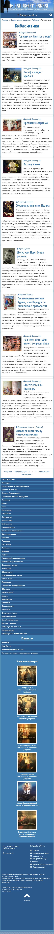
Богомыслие (7, 517)
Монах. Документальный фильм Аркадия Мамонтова (27, 804)
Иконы (4, 503)
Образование (7, 572)
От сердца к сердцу (9, 565)
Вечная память (8, 606)
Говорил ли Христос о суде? (35, 36)
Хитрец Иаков (31, 164)
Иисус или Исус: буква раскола (30, 254)
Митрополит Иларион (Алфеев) (30, 427)
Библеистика (7, 524)
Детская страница (9, 623)
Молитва (5, 551)
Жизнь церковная (9, 534)
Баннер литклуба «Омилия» (13, 649)
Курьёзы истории (9, 616)
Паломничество (8, 527)
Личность (6, 538)
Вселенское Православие (12, 531)
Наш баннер (6, 646)
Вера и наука (7, 579)
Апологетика (7, 520)
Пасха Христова (8, 479)
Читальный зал (8, 630)
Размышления (7, 592)
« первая (8, 472)
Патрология (6, 514)
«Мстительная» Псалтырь (33, 387)
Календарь (6, 483)
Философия (6, 568)
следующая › (44, 472)
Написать (5, 643)
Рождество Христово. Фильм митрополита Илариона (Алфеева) (27, 834)
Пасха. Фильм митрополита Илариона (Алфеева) (27, 718)
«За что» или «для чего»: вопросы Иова (36, 341)
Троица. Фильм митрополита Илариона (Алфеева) (27, 690)
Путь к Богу (6, 544)
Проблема (6, 603)
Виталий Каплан (26, 295)
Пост (4, 507)
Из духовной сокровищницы (13, 558)
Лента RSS (9, 853)
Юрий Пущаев (24, 249)
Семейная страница (10, 620)
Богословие (6, 510)
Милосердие (7, 599)
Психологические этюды (12, 575)
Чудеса (4, 555)
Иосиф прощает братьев (32, 74)
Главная (5, 20)
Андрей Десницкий (28, 33)
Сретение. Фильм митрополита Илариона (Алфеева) (27, 776)
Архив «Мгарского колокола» (43, 864)
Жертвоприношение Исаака (33, 205)
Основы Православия (11, 493)
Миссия (5, 596)
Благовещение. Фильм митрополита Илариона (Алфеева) (27, 747)
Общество (6, 589)
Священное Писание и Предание (15, 496)
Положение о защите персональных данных (20, 653)
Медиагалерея (38, 856)
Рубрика (35, 20)
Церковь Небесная (9, 490)
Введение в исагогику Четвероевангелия (29, 433)
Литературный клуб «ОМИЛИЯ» (14, 634)
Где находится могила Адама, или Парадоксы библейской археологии (32, 302)
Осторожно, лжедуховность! (13, 586)
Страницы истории (9, 613)
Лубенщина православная (12, 562)
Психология (6, 582)
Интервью (6, 500)
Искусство (6, 610)
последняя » (27, 474)
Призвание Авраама (35, 123)
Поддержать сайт (39, 867)
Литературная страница (11, 627)
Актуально (6, 548)
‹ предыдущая (20, 472)
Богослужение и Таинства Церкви (15, 486)
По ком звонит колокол (20, 20)
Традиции (6, 541)
